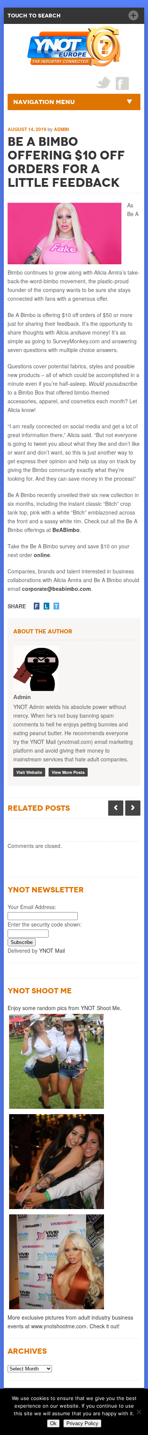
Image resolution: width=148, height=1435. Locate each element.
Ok (53, 1423)
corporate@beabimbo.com (56, 588)
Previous (115, 808)
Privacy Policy (82, 1423)
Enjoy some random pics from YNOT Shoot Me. (64, 1008)
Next (132, 808)
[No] (138, 1412)
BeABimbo (66, 530)
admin (61, 129)
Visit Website (29, 772)
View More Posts (68, 772)
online (42, 555)
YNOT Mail (52, 950)
